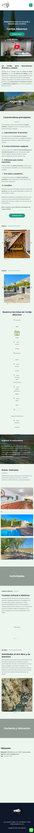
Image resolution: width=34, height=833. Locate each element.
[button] (3, 243)
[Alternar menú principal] (30, 5)
